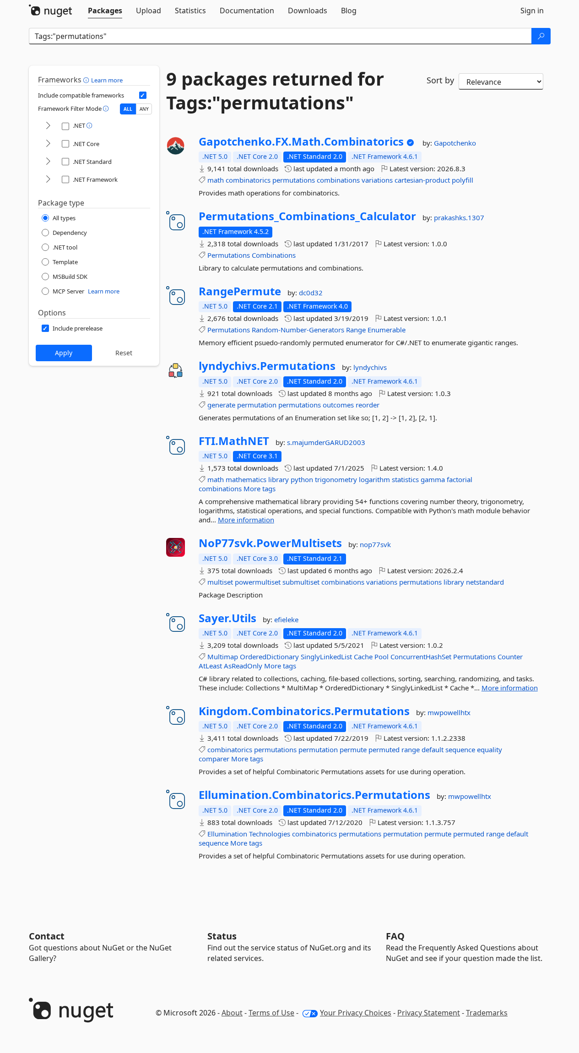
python (302, 479)
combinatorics (248, 180)
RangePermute (240, 291)
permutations (293, 180)
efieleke (286, 619)
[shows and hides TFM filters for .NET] (48, 126)
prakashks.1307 (459, 217)
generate (221, 404)
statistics (405, 479)
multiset (220, 581)
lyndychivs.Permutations (267, 366)
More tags (260, 488)
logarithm (374, 479)
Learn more (107, 80)
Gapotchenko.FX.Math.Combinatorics (301, 141)
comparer (214, 758)
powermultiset (258, 581)
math (215, 180)
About (232, 1013)
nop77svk (375, 544)
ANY (144, 109)
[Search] (541, 36)
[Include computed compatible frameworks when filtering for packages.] (142, 95)
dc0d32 (311, 292)
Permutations (228, 255)
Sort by (440, 80)
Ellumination (227, 833)
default (433, 749)
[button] (87, 80)
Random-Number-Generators (298, 329)
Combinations (274, 255)
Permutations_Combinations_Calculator (307, 216)
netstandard (485, 581)
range (410, 749)
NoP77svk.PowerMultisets (270, 543)
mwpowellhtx (449, 712)
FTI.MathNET (234, 441)
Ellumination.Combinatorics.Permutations (314, 795)
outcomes (338, 404)
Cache (363, 656)
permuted (384, 749)
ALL (128, 109)
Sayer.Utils (227, 618)
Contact (47, 936)
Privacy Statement (428, 1013)
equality (489, 749)
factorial (459, 479)
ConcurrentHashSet (420, 656)
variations (377, 180)
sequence (460, 749)
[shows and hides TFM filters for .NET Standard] (48, 162)
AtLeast (210, 665)
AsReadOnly (243, 665)
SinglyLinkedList (326, 656)
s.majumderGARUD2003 (326, 442)
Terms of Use (271, 1013)
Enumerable (387, 329)
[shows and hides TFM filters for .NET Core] (48, 144)
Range (356, 329)
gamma (433, 479)
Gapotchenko (455, 142)
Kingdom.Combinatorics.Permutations (304, 711)
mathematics (246, 479)
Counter (510, 656)
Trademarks (487, 1013)
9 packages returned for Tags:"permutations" (275, 90)
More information (246, 519)
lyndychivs (370, 367)
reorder (367, 404)
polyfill (462, 180)
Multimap (222, 656)
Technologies (269, 833)
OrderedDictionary (269, 656)
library (278, 479)
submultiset (300, 581)
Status (222, 936)
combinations (338, 180)
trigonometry (336, 479)
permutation (256, 404)
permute (353, 749)
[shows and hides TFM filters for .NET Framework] (48, 180)
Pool (381, 656)
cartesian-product (422, 180)
